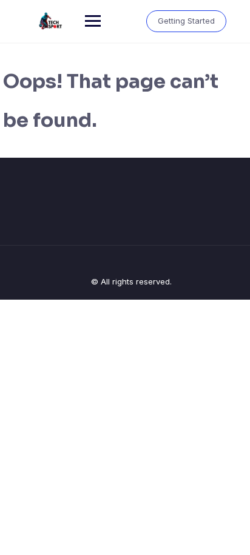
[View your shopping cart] (126, 21)
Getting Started (186, 20)
